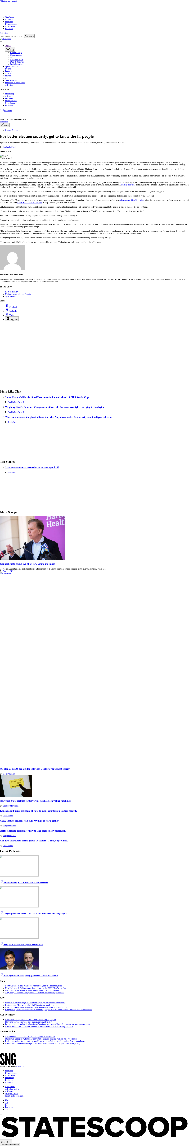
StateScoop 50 (11, 80)
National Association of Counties (18, 294)
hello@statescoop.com (14, 1096)
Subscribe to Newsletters (15, 83)
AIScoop (8, 19)
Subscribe (8, 111)
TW (6, 1102)
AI (11, 57)
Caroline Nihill (9, 571)
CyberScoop (10, 26)
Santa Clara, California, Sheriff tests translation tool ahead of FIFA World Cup (47, 397)
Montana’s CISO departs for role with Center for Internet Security (35, 768)
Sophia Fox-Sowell (16, 402)
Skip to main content (8, 1)
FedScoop (9, 22)
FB (6, 1100)
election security (11, 292)
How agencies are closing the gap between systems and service (30, 975)
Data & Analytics (17, 62)
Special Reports (11, 66)
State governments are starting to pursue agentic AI (32, 467)
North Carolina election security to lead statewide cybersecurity (33, 830)
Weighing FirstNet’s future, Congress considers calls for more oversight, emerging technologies (54, 407)
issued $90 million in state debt (29, 202)
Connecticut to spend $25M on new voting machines (27, 563)
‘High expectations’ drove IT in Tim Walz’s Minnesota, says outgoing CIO (35, 913)
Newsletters (10, 1087)
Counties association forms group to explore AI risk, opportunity (34, 840)
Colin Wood (13, 422)
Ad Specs (9, 1091)
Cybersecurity (16, 53)
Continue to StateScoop (10, 1145)
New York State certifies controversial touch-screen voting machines (35, 800)
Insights (8, 76)
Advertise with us (12, 1089)
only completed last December (131, 200)
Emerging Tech (16, 59)
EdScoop (9, 28)
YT (6, 1109)
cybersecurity (10, 296)
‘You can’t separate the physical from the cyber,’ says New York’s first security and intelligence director (59, 417)
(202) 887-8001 (11, 1093)
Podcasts (8, 71)
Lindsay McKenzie (11, 806)
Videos (8, 73)
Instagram (9, 1107)
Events (8, 69)
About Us (20, 1066)
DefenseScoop (11, 24)
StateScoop (9, 17)
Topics (8, 45)
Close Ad (4, 1142)
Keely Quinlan (9, 774)
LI (6, 1105)
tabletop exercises (128, 185)
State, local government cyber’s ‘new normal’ (23, 944)
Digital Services (16, 64)
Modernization (16, 55)
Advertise (4, 33)
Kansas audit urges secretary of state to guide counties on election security (38, 810)
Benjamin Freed (9, 147)
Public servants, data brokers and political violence (25, 882)
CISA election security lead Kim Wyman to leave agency (29, 820)
